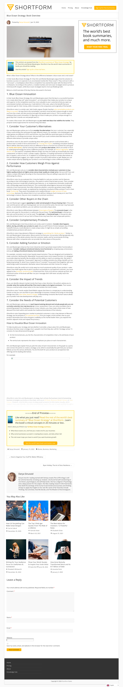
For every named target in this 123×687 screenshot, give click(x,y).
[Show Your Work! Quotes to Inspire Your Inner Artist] (38, 540)
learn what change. (28, 294)
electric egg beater (62, 149)
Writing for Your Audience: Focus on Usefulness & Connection (16, 564)
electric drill (11, 151)
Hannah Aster (35, 530)
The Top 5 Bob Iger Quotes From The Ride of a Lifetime (37, 525)
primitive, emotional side (24, 271)
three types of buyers (46, 210)
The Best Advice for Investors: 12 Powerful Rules (58, 525)
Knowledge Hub (86, 8)
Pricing (70, 8)
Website (9, 638)
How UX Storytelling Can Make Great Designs (15, 524)
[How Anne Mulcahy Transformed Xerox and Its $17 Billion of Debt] (60, 540)
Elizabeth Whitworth (15, 569)
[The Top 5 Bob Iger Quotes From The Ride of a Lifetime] (38, 501)
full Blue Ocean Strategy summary (39, 427)
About (77, 8)
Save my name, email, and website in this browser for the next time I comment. (33, 646)
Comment (11, 591)
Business (46, 449)
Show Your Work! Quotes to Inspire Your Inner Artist (38, 563)
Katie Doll (33, 567)
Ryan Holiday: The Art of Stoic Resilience (57, 465)
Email (9, 628)
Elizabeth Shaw (57, 530)
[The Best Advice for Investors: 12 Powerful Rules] (60, 501)
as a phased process (32, 315)
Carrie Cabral (12, 528)
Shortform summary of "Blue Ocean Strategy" (54, 62)
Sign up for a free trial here (36, 69)
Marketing (53, 449)
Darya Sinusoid (24, 22)
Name (9, 617)
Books (40, 449)
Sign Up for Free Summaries (105, 8)
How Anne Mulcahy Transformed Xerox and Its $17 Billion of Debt (60, 564)
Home (64, 8)
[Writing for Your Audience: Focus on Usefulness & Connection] (16, 540)
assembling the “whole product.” (54, 233)
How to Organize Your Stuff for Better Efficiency (26, 457)
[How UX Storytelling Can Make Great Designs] (16, 501)
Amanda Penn (57, 569)
